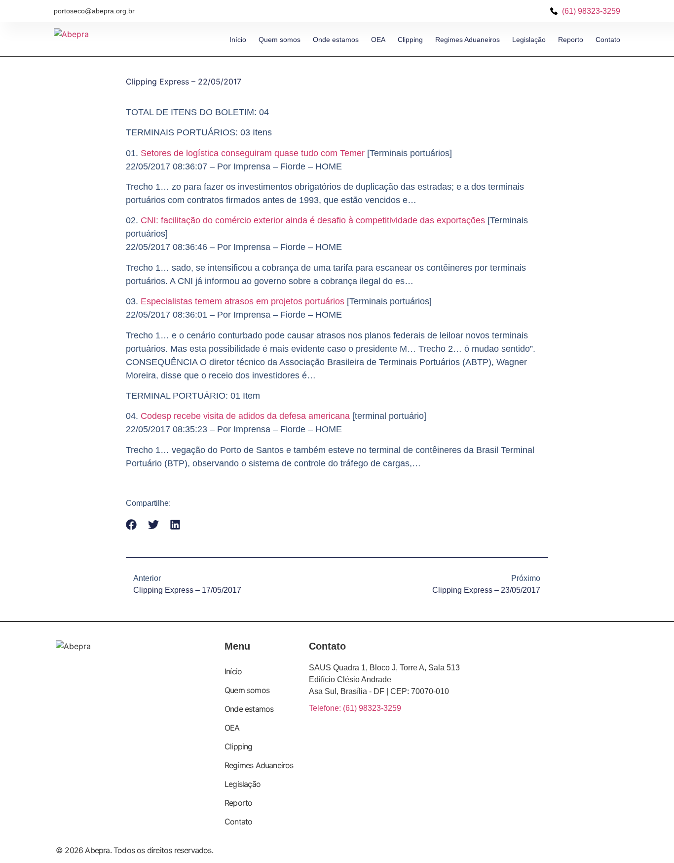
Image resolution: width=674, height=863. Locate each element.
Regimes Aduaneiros (467, 39)
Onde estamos (336, 39)
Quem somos (279, 39)
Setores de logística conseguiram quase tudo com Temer (253, 153)
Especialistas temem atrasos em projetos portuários (242, 301)
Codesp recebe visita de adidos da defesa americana (245, 416)
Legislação (529, 39)
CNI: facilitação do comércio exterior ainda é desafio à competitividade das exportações (313, 220)
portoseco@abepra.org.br (94, 11)
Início (237, 39)
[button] (131, 525)
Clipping (410, 39)
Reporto (570, 39)
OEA (378, 39)
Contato (608, 39)
